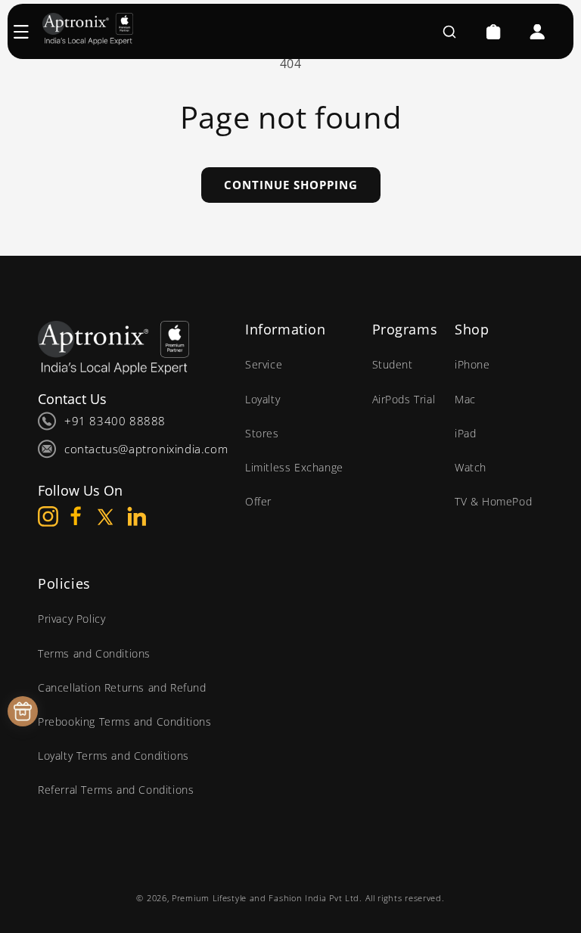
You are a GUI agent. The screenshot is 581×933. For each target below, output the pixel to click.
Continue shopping (291, 184)
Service (263, 364)
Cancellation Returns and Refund (122, 687)
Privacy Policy (71, 618)
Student (392, 364)
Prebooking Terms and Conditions (125, 721)
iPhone (472, 364)
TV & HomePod (493, 501)
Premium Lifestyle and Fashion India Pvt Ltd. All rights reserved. (308, 897)
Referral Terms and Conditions (116, 789)
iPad (465, 433)
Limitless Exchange (294, 467)
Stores (262, 433)
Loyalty (262, 399)
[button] (28, 31)
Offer (258, 501)
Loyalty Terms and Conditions (113, 755)
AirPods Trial (404, 399)
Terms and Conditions (94, 653)
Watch (470, 467)
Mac (465, 399)
